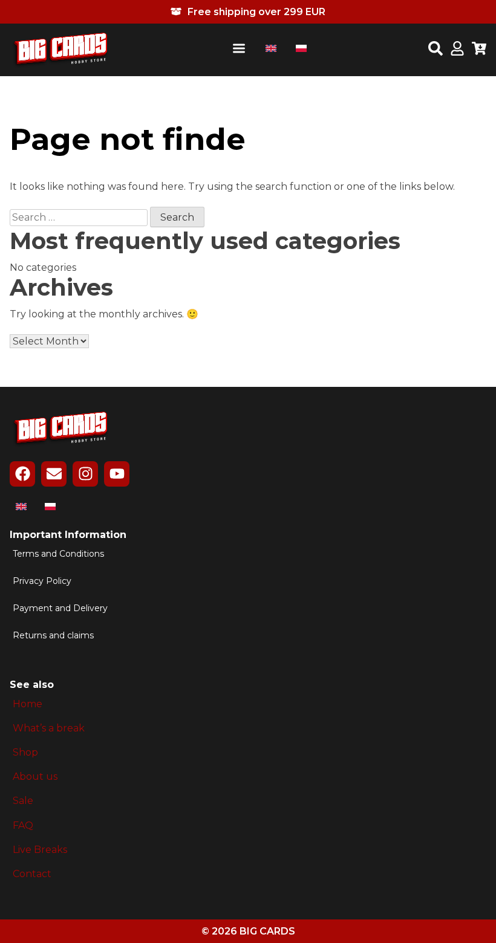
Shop (25, 752)
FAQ (23, 825)
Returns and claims (53, 635)
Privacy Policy (42, 581)
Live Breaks (40, 849)
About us (35, 776)
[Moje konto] (457, 49)
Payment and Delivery (60, 608)
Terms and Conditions (58, 554)
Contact (32, 874)
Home (27, 704)
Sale (23, 800)
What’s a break (49, 728)
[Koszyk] (479, 49)
